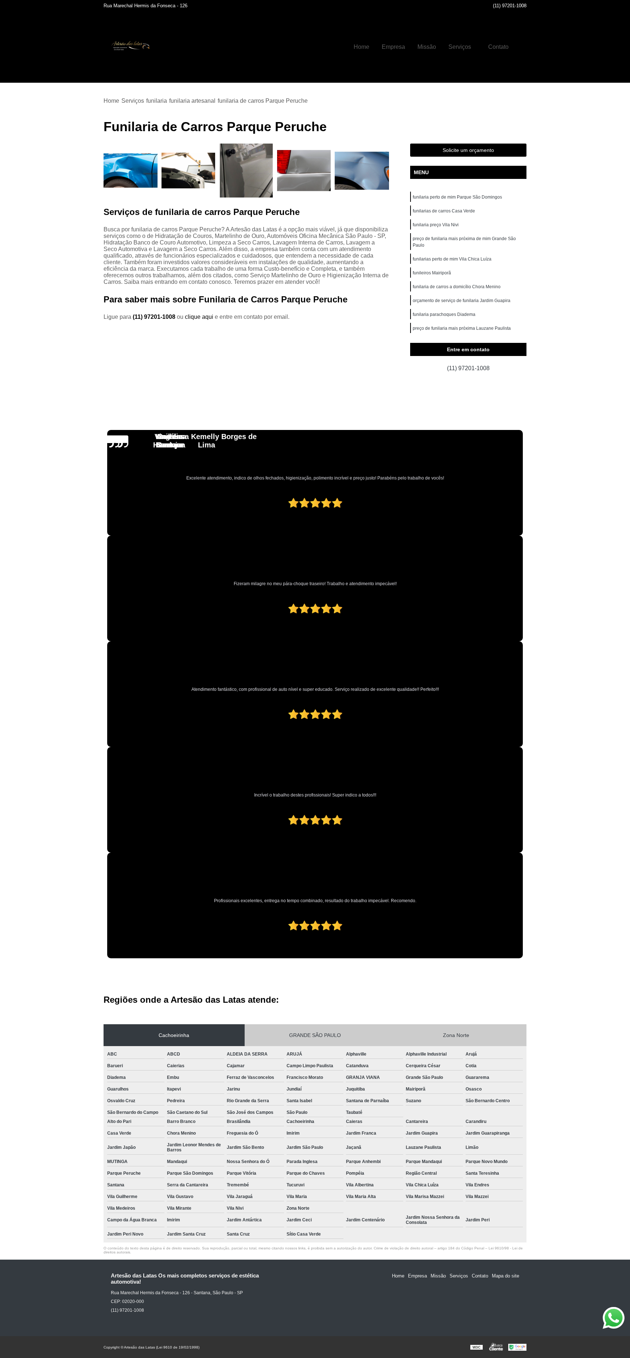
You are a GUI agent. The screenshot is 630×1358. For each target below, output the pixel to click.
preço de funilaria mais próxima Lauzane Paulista (462, 328)
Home (361, 47)
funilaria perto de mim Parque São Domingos (457, 197)
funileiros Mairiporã (432, 272)
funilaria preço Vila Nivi (436, 224)
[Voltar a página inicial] (129, 47)
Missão (426, 47)
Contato (498, 47)
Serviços (459, 47)
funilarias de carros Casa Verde (444, 211)
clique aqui (199, 317)
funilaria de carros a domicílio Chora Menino (457, 286)
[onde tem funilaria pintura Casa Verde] (131, 171)
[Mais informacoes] (521, 47)
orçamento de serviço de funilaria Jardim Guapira (461, 300)
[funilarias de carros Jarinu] (189, 171)
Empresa (393, 47)
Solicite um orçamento (468, 150)
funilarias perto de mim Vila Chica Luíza (452, 259)
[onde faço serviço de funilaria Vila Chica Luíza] (246, 171)
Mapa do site (505, 1276)
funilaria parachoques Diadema (444, 314)
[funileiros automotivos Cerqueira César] (304, 171)
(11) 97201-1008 (509, 5)
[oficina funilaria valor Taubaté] (362, 171)
